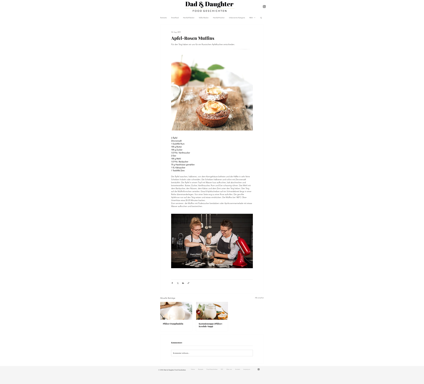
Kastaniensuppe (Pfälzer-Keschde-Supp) (211, 325)
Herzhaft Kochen (219, 18)
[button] (261, 18)
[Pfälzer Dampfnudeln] (176, 311)
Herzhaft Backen (188, 18)
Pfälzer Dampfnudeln (173, 323)
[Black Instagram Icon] (264, 6)
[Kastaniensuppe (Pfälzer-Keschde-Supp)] (212, 311)
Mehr (251, 18)
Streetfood (175, 18)
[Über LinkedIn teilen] (183, 283)
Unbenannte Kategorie (237, 18)
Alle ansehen (259, 298)
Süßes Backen (204, 18)
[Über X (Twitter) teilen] (178, 283)
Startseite (163, 18)
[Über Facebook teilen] (172, 283)
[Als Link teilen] (188, 283)
